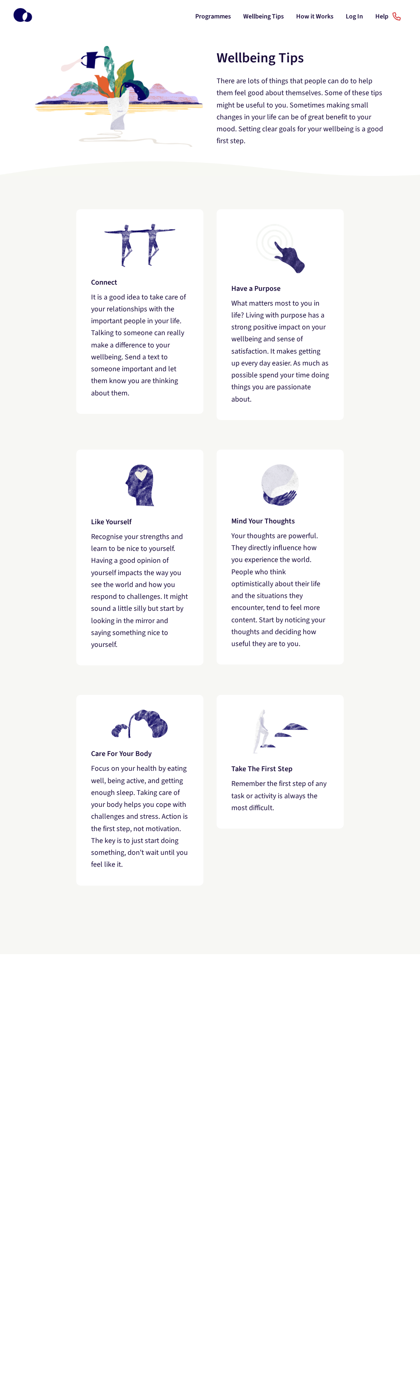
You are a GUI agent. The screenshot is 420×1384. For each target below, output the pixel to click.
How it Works (314, 16)
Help (382, 16)
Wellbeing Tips (263, 16)
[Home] (22, 16)
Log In (354, 16)
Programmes (213, 16)
